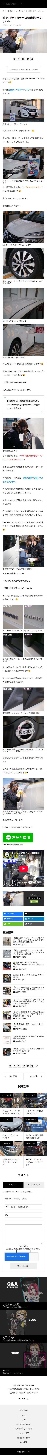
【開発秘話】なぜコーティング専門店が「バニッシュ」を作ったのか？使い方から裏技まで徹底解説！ (28, 940)
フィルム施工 (23, 1433)
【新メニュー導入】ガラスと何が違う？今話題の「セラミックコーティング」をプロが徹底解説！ (28, 952)
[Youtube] (23, 1398)
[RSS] (27, 1398)
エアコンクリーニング (23, 1429)
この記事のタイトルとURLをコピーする (23, 69)
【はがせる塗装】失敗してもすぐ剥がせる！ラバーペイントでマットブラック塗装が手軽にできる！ (28, 1014)
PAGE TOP (43, 1408)
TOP (23, 1420)
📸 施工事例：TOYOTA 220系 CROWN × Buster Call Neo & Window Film (28, 964)
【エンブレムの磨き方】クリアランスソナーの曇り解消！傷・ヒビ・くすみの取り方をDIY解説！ (28, 1001)
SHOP (23, 1415)
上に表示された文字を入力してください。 (23, 1249)
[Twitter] (20, 1398)
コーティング (16, 25)
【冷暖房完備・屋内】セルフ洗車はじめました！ (28, 1025)
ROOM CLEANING (23, 1424)
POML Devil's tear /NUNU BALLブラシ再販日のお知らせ (28, 1050)
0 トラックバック (34, 1185)
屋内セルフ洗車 (23, 1438)
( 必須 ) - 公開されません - (17, 1207)
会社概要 (23, 1442)
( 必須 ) (16, 1198)
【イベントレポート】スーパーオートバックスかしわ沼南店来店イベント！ (28, 988)
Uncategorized (30, 1119)
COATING (24, 1411)
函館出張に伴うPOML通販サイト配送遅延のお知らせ (28, 1037)
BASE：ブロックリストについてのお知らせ (28, 976)
